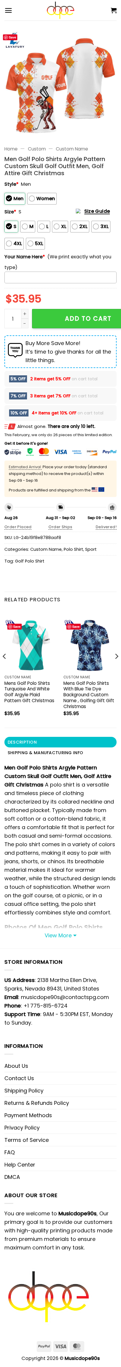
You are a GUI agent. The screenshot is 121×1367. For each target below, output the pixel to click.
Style (11, 184)
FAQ (9, 1152)
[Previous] (4, 668)
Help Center (19, 1164)
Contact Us (19, 1078)
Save (12, 37)
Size (10, 211)
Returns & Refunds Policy (36, 1103)
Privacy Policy (22, 1127)
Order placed (18, 527)
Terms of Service (26, 1140)
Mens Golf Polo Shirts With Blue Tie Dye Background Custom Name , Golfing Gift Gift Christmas (88, 695)
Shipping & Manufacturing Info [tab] (45, 753)
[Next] (116, 668)
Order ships (60, 527)
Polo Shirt (73, 549)
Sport (91, 549)
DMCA (12, 1177)
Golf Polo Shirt (29, 561)
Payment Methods (28, 1115)
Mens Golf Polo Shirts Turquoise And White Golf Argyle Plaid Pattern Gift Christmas (29, 692)
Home (11, 149)
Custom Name (72, 149)
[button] (8, 10)
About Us (16, 1066)
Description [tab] (22, 742)
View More (58, 935)
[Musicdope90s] (60, 10)
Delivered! (106, 527)
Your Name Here (24, 256)
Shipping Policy (23, 1090)
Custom (37, 149)
